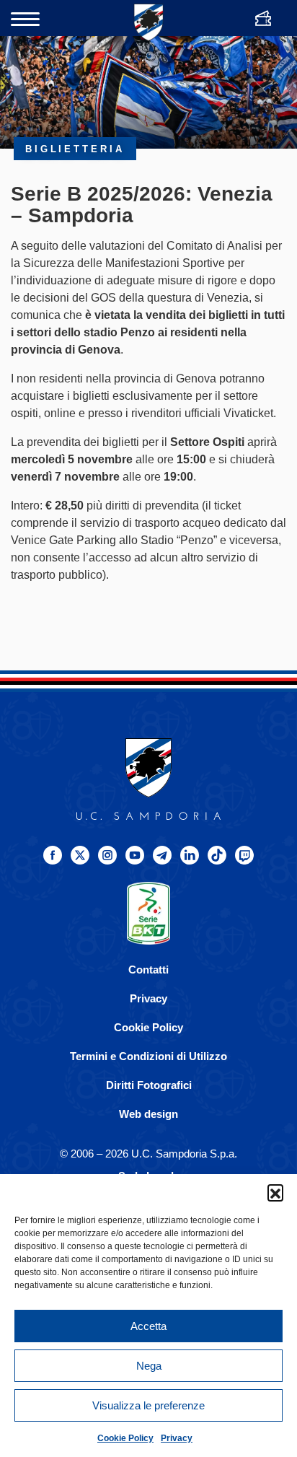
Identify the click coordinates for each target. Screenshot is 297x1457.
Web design (148, 1114)
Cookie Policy (125, 1438)
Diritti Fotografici (149, 1085)
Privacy (176, 1438)
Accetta (148, 1326)
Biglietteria (75, 149)
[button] (275, 1192)
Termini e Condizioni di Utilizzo (148, 1056)
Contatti (148, 969)
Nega (148, 1366)
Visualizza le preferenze (148, 1405)
